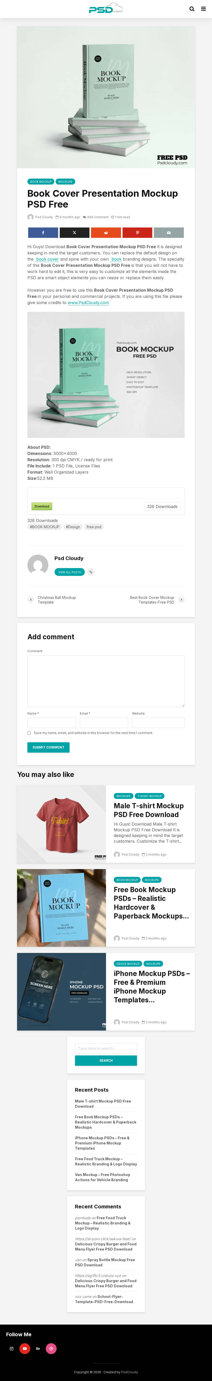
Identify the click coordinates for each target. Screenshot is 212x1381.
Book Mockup (40, 181)
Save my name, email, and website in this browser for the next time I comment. (93, 732)
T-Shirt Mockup (150, 796)
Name (33, 713)
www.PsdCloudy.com (88, 302)
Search (106, 1060)
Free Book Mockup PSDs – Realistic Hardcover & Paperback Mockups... (151, 903)
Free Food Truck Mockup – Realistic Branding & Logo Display (103, 1223)
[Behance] (38, 1348)
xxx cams (83, 1296)
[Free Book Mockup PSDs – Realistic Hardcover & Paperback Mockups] (61, 907)
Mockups (65, 181)
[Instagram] (11, 1348)
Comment (34, 651)
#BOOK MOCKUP (44, 527)
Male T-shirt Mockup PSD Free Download (149, 810)
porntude (82, 1218)
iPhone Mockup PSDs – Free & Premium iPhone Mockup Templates (102, 1143)
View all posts (69, 572)
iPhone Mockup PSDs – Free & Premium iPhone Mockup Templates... (152, 986)
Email (85, 713)
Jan (78, 1260)
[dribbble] (51, 1348)
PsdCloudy (129, 1372)
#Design (73, 527)
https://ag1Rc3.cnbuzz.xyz (98, 1275)
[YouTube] (24, 1348)
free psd (94, 527)
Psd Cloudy (44, 217)
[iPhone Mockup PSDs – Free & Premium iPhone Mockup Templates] (61, 991)
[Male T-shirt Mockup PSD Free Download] (61, 823)
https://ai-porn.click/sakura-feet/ (103, 1239)
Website (138, 713)
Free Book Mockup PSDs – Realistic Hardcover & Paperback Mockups (105, 1122)
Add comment (98, 217)
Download (42, 506)
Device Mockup (128, 963)
